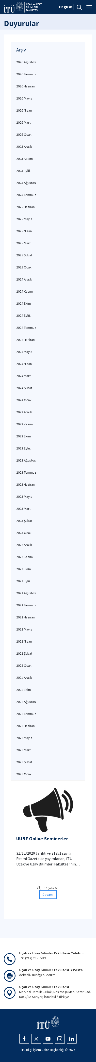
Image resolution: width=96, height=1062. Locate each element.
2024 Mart (23, 376)
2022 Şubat (24, 653)
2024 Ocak (24, 400)
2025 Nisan (24, 231)
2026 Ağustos (26, 62)
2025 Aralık (24, 146)
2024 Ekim (23, 303)
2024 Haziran (25, 339)
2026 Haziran (25, 86)
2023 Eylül (23, 448)
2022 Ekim (23, 569)
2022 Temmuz (26, 605)
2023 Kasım (24, 424)
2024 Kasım (24, 291)
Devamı (48, 894)
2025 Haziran (25, 207)
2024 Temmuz (26, 327)
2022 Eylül (23, 581)
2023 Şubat (24, 520)
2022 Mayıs (24, 629)
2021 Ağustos (26, 701)
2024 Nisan (24, 364)
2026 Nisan (24, 110)
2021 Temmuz (26, 714)
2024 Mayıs (24, 351)
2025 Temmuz (26, 195)
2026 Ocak (24, 134)
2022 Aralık (24, 545)
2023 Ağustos (26, 460)
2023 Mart (23, 508)
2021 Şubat (24, 762)
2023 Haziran (25, 484)
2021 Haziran (25, 726)
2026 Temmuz (26, 74)
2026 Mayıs (24, 98)
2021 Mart (23, 750)
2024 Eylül (23, 315)
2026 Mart (23, 122)
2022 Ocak (24, 665)
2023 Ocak (24, 533)
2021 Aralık (24, 677)
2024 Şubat (24, 388)
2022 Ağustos (26, 593)
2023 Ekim (23, 436)
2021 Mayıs (24, 738)
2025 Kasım (24, 158)
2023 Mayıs (24, 496)
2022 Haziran (25, 617)
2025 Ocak (24, 267)
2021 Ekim (23, 689)
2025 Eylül (23, 170)
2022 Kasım (24, 557)
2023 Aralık (24, 412)
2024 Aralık (24, 279)
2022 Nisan (24, 641)
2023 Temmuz (26, 472)
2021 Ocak (24, 774)
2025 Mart (23, 243)
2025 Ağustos (26, 183)
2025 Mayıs (24, 219)
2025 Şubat (24, 255)
